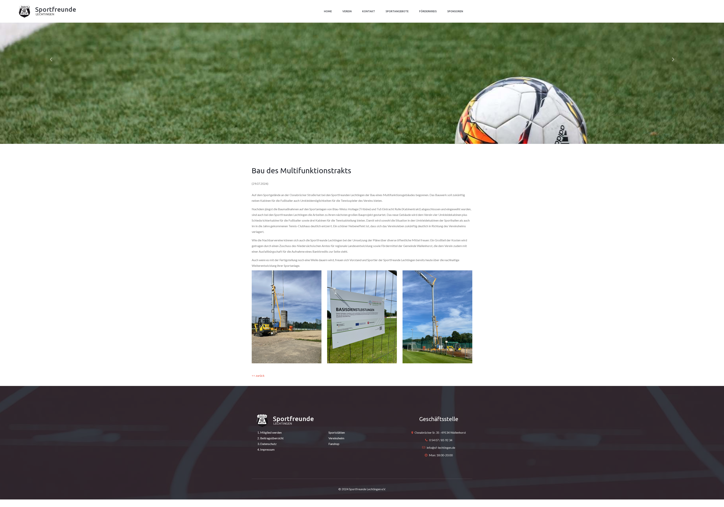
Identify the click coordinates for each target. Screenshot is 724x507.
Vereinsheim (336, 438)
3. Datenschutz (267, 444)
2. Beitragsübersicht (270, 438)
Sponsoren (455, 11)
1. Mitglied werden (269, 432)
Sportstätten (336, 432)
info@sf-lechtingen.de (441, 447)
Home (328, 11)
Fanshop (333, 444)
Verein (347, 11)
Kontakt (368, 11)
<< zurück (258, 375)
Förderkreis (428, 11)
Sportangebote (397, 11)
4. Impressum (266, 449)
